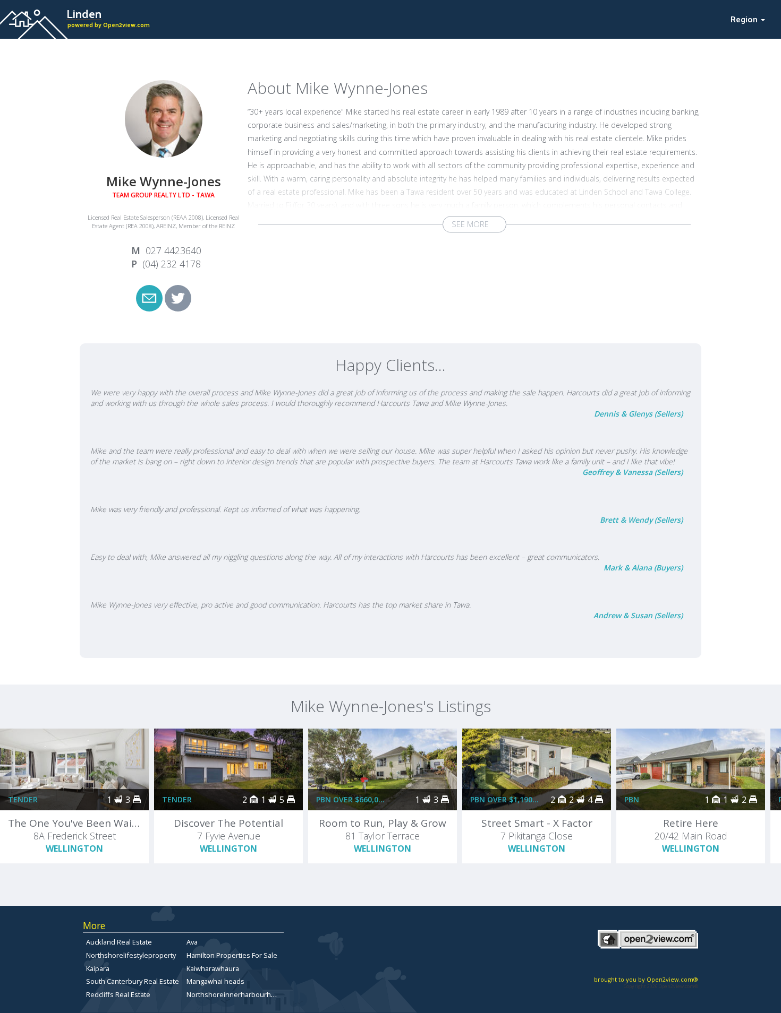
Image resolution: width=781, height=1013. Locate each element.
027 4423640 (173, 250)
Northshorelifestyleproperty (131, 955)
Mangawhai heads (215, 981)
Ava (192, 942)
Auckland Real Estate (119, 942)
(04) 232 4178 (171, 263)
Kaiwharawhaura (212, 968)
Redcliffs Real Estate (118, 994)
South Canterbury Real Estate (132, 981)
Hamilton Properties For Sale (231, 955)
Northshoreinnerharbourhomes (237, 994)
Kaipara (97, 968)
